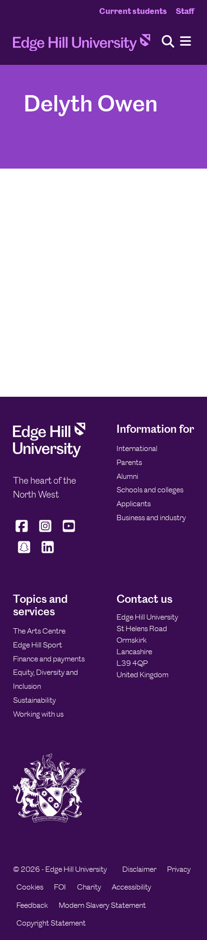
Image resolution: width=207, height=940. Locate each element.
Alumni (127, 476)
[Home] (81, 45)
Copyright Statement (51, 923)
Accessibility (131, 886)
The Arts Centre (39, 630)
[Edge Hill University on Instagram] (45, 531)
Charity (89, 886)
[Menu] (185, 42)
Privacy (179, 869)
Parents (129, 462)
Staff (185, 11)
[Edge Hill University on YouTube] (69, 531)
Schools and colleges (149, 489)
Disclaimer (139, 869)
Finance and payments (49, 658)
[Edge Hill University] (49, 454)
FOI (60, 886)
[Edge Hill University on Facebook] (23, 531)
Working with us (38, 714)
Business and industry (151, 517)
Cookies (29, 886)
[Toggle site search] (168, 42)
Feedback (32, 905)
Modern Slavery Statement (102, 905)
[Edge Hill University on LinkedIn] (47, 553)
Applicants (133, 503)
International (136, 448)
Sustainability (34, 700)
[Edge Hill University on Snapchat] (24, 553)
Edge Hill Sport (37, 644)
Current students (133, 11)
